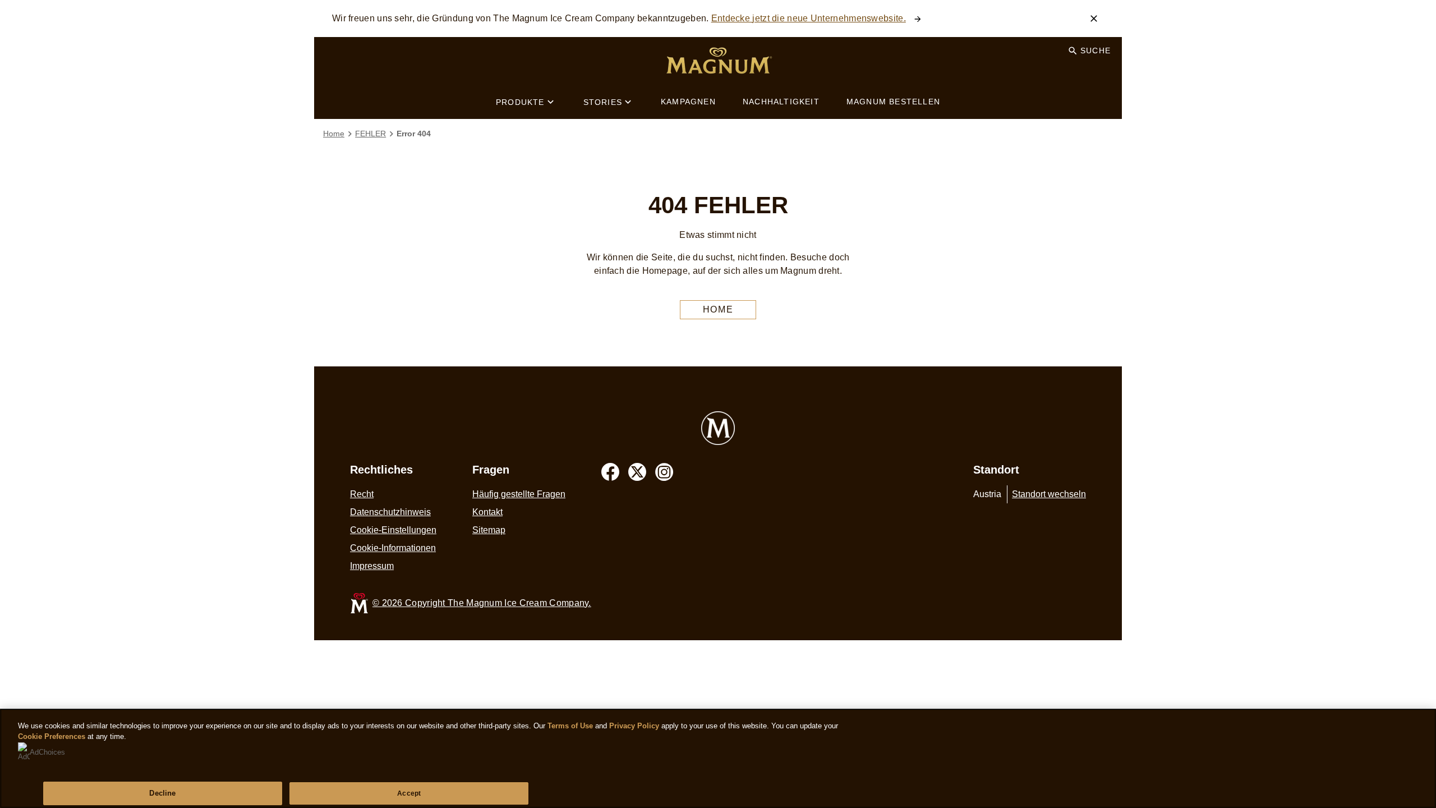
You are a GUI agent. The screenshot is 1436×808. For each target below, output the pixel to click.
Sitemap (488, 530)
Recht (362, 494)
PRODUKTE (520, 102)
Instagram (664, 472)
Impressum (372, 566)
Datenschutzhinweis (390, 512)
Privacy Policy (634, 726)
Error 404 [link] (414, 133)
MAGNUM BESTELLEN (893, 101)
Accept (409, 793)
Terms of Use (570, 726)
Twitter (637, 472)
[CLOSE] (1094, 18)
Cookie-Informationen (393, 548)
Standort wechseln (1049, 494)
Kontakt (487, 512)
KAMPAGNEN (688, 101)
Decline (162, 793)
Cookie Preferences (51, 736)
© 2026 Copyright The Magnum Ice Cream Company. (481, 603)
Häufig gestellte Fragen (518, 494)
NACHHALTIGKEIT (781, 101)
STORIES (602, 102)
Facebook (610, 472)
